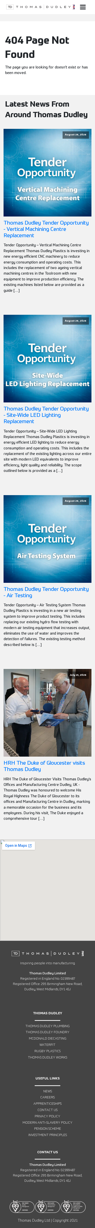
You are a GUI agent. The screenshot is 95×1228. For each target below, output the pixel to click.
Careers (47, 1097)
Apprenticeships (47, 1103)
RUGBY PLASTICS (47, 1051)
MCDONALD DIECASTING (47, 1038)
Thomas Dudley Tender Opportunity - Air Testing (46, 592)
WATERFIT (47, 1045)
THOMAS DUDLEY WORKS (47, 1057)
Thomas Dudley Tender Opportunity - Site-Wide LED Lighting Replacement (46, 415)
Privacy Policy (47, 1116)
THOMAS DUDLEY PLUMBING (47, 1026)
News (47, 1091)
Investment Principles (47, 1135)
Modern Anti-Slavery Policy (47, 1122)
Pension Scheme (47, 1128)
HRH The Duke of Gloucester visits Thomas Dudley (44, 766)
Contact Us (47, 1110)
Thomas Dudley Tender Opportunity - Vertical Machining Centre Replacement (46, 229)
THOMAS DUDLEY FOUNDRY (47, 1032)
